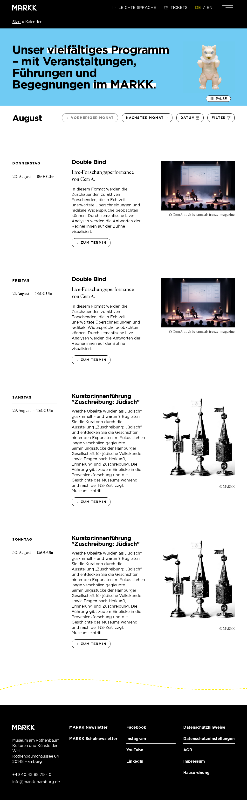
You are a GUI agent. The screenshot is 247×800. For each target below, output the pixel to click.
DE (198, 7)
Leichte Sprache (137, 7)
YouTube (134, 750)
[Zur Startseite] (24, 8)
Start (16, 22)
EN (210, 7)
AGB (187, 750)
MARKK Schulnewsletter (93, 738)
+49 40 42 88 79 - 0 (31, 774)
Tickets (179, 7)
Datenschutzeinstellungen (209, 738)
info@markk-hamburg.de (36, 782)
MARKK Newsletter (88, 727)
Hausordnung (196, 772)
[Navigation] (227, 8)
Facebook (136, 727)
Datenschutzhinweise (204, 727)
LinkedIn (134, 761)
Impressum (194, 761)
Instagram (136, 738)
